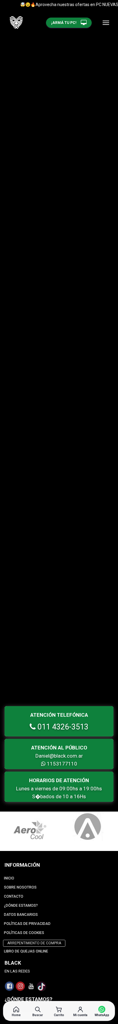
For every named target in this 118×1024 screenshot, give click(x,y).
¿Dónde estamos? (21, 905)
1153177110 (61, 764)
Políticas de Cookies (24, 933)
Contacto (13, 896)
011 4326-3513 (62, 726)
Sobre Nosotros (20, 887)
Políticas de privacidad (27, 924)
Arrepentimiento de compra (34, 943)
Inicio (9, 878)
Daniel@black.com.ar (59, 756)
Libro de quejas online (26, 951)
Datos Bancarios (21, 914)
